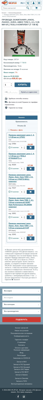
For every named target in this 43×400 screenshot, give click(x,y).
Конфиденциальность (21, 336)
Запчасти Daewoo (21, 375)
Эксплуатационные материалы (21, 384)
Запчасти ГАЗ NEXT (22, 372)
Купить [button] (22, 84)
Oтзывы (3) (21, 126)
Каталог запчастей (21, 328)
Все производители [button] (11, 311)
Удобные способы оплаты (18, 98)
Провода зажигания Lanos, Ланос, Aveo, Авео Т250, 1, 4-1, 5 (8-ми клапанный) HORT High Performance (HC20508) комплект (21, 202)
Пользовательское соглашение (21, 333)
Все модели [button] (8, 297)
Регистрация (21, 355)
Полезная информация (21, 350)
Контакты (21, 345)
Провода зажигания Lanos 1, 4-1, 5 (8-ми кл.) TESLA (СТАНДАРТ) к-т (21, 156)
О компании (21, 342)
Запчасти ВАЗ (21, 362)
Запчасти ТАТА (21, 381)
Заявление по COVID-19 (21, 358)
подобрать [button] (21, 320)
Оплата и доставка (21, 348)
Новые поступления (21, 330)
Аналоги (21, 117)
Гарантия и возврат (21, 340)
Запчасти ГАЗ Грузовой (21, 364)
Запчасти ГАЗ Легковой (21, 367)
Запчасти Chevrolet (21, 378)
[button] (39, 3)
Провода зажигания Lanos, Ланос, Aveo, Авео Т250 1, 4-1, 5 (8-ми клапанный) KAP (21, 225)
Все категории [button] (9, 304)
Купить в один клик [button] (29, 92)
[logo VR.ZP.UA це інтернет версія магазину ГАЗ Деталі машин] (9, 2)
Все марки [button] (8, 291)
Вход (21, 353)
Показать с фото (16, 130)
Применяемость (22, 121)
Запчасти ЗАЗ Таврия (21, 369)
